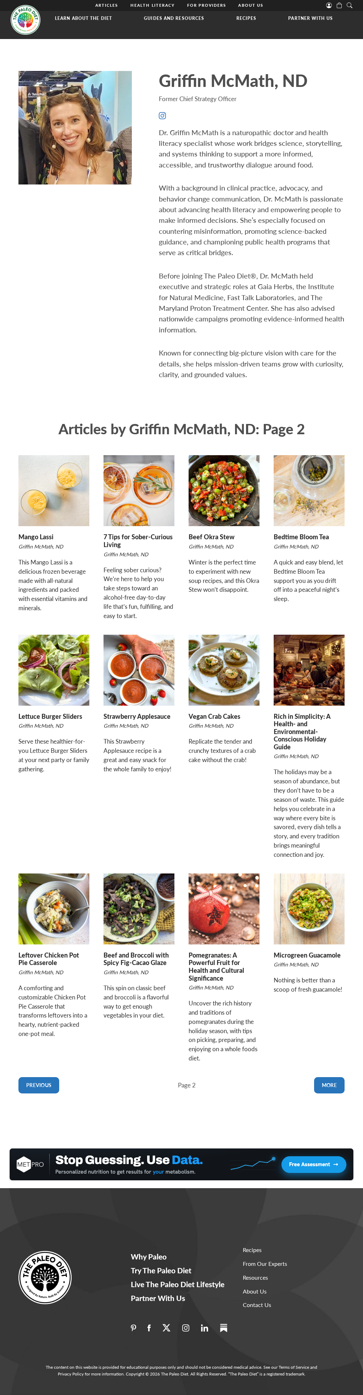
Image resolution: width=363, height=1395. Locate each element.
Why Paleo (149, 1256)
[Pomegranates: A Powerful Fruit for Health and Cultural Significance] (224, 908)
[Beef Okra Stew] (224, 490)
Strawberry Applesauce (137, 716)
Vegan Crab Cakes (214, 716)
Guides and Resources (174, 18)
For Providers (206, 5)
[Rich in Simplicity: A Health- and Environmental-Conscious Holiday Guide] (309, 670)
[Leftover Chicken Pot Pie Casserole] (53, 908)
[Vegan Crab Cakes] (224, 670)
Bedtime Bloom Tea (301, 537)
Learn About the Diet (83, 18)
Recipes (246, 18)
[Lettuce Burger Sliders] (53, 670)
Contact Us (257, 1304)
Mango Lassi (36, 537)
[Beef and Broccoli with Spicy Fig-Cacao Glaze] (139, 908)
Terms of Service (294, 1367)
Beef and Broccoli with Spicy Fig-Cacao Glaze (136, 959)
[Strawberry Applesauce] (139, 670)
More (329, 1085)
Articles (106, 5)
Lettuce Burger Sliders (50, 716)
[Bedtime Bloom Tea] (309, 490)
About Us (250, 5)
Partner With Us (310, 18)
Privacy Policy (71, 1374)
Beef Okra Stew (212, 537)
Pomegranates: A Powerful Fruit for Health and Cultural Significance (216, 966)
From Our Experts (265, 1263)
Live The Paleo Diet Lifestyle (177, 1284)
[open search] (349, 4)
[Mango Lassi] (53, 490)
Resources (255, 1277)
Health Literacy (152, 5)
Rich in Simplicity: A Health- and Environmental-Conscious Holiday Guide (302, 731)
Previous (38, 1085)
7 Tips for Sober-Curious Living (138, 540)
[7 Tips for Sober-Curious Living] (139, 490)
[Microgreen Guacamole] (309, 908)
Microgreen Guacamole (307, 955)
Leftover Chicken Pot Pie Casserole (48, 959)
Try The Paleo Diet (161, 1270)
